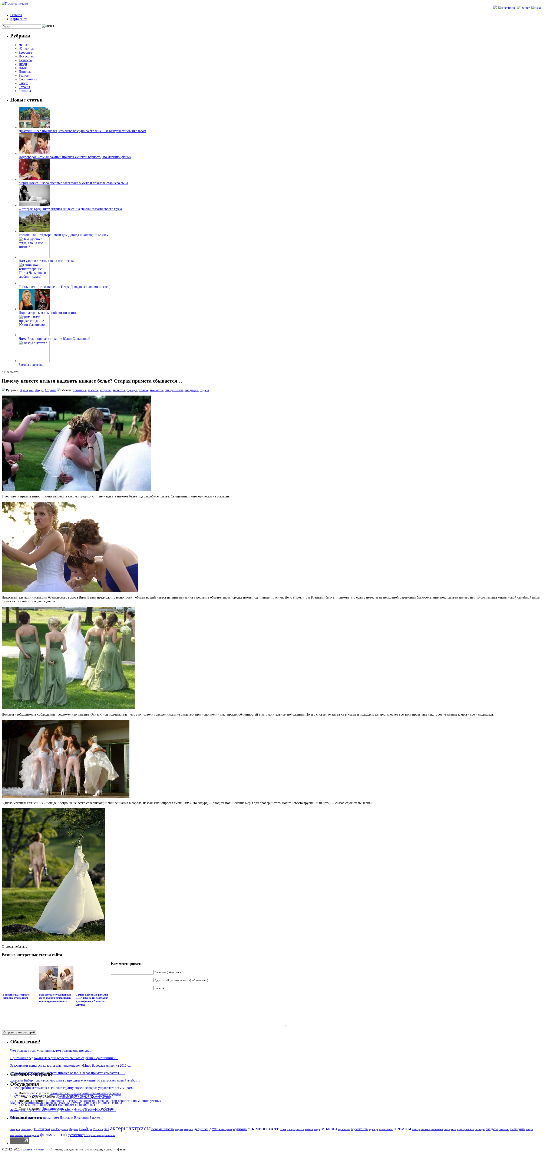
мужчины (344, 1129)
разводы (480, 1129)
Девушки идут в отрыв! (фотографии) (83, 1097)
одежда (132, 390)
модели (329, 1128)
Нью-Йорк (85, 1129)
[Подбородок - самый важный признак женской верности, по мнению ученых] (34, 153)
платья (143, 390)
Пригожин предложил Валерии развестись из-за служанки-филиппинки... (64, 1058)
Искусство (26, 56)
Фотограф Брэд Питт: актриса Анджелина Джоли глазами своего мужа (70, 209)
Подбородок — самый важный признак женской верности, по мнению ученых (103, 1101)
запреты (105, 390)
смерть (529, 1129)
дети (213, 1128)
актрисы (140, 1128)
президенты (450, 1129)
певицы (402, 1128)
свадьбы (492, 1129)
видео (179, 1129)
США (106, 1129)
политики (436, 1129)
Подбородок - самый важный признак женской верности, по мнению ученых (75, 157)
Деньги (24, 45)
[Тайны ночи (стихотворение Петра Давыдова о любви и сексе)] (34, 283)
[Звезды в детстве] (34, 361)
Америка (15, 1129)
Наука (23, 68)
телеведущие (31, 1135)
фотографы (95, 1135)
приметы (156, 390)
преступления (465, 1129)
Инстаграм (42, 1129)
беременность (162, 1129)
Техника (25, 91)
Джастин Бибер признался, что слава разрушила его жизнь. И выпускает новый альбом (82, 131)
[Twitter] (524, 8)
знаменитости (264, 1128)
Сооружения (28, 79)
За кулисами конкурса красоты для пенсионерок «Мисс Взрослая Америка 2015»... (70, 1065)
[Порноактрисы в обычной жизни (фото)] (34, 309)
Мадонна (73, 1129)
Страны (24, 87)
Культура (25, 60)
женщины (225, 1129)
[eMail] (537, 8)
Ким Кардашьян (59, 1129)
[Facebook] (507, 8)
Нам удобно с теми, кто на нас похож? (46, 261)
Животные (26, 48)
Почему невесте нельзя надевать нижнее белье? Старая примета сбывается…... (67, 1073)
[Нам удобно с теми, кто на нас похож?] (34, 257)
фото (61, 1134)
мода (317, 1129)
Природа (25, 71)
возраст (188, 1129)
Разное (24, 75)
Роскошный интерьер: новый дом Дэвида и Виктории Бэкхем (64, 235)
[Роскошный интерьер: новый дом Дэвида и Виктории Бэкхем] (34, 231)
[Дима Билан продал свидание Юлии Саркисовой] (34, 335)
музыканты (359, 1129)
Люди (23, 64)
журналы (240, 1129)
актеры (119, 1128)
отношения (386, 1129)
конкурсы (286, 1129)
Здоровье (25, 52)
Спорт (23, 83)
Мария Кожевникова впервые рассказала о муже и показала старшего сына (73, 183)
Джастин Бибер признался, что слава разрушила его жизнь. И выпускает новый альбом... (75, 1080)
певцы (416, 1129)
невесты (119, 390)
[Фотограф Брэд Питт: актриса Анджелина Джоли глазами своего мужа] (34, 205)
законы (93, 390)
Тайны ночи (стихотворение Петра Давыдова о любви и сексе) (64, 287)
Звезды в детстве (31, 364)
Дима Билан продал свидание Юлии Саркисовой (54, 338)
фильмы (48, 1134)
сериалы (504, 1129)
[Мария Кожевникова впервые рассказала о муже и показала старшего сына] (34, 179)
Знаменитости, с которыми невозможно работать (85, 1093)
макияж (309, 1129)
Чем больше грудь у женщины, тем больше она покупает (51, 1050)
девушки (201, 1129)
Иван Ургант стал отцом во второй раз (67, 1104)
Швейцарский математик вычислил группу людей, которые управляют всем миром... (72, 1088)
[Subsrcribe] (495, 8)
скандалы (517, 1129)
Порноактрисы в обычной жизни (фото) (48, 312)
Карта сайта (18, 19)
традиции (192, 390)
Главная (16, 15)
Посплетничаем (32, 1149)
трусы (204, 390)
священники (174, 390)
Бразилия (79, 390)
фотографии (78, 1135)
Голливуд (27, 1129)
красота (298, 1129)
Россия (98, 1129)
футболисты (108, 1135)
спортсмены (16, 1135)
